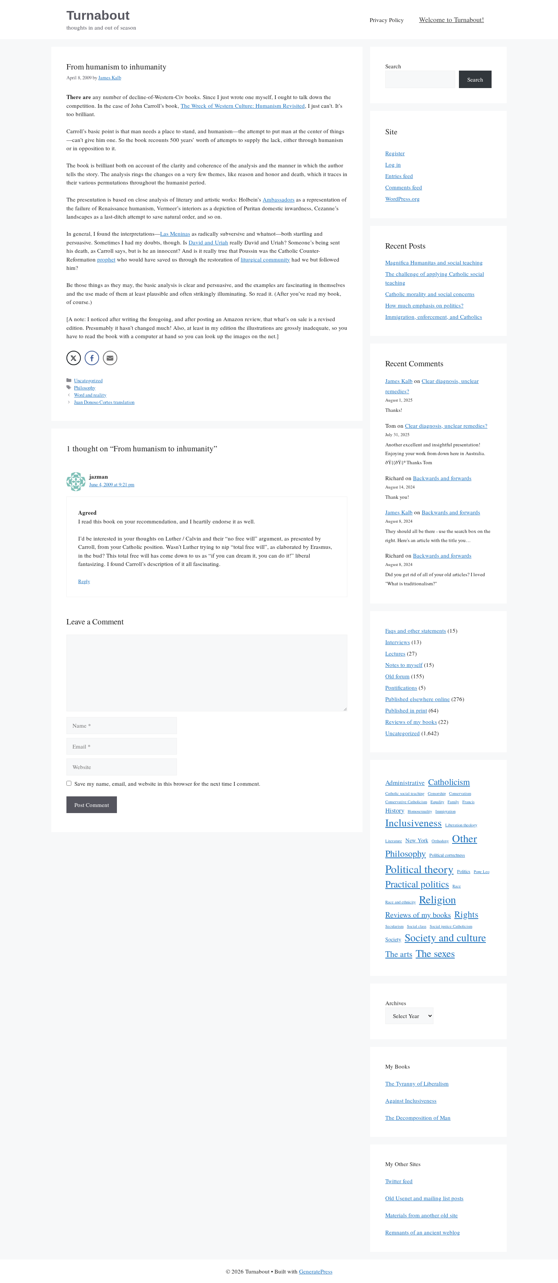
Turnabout (97, 15)
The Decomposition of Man (418, 1117)
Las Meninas (175, 233)
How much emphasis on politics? (424, 305)
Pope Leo (481, 871)
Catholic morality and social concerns (429, 294)
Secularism (394, 926)
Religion (437, 899)
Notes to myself (403, 664)
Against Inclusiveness (411, 1100)
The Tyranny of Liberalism (417, 1083)
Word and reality (90, 395)
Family (453, 801)
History (394, 810)
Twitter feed (399, 1181)
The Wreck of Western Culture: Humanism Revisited (243, 105)
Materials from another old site (421, 1215)
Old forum (397, 676)
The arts (398, 953)
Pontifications (401, 687)
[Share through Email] (110, 358)
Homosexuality (420, 811)
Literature (393, 840)
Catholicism (449, 781)
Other (464, 838)
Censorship (437, 793)
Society (393, 939)
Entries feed (399, 176)
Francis (468, 801)
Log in (393, 164)
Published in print (406, 710)
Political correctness (447, 855)
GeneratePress (316, 1271)
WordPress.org (402, 198)
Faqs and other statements (415, 630)
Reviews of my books (411, 721)
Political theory (419, 868)
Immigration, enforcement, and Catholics (433, 316)
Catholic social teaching (404, 793)
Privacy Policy (387, 20)
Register (395, 153)
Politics (463, 871)
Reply (84, 581)
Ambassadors (279, 199)
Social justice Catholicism (451, 926)
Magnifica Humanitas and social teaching (434, 262)
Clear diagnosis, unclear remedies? (446, 425)
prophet (106, 259)
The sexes (435, 953)
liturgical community (265, 259)
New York (416, 840)
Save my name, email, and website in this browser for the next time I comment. (167, 783)
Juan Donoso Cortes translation (104, 402)
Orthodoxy (440, 840)
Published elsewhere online (417, 699)
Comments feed (403, 187)
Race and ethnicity (400, 902)
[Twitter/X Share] (73, 358)
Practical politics (417, 883)
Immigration (445, 811)
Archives (395, 1003)
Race (456, 886)
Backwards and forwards (442, 478)
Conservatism (460, 793)
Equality (437, 801)
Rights (466, 914)
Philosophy (84, 388)
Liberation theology (461, 824)
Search (393, 66)
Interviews (397, 642)
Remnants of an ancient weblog (422, 1232)
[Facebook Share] (92, 358)
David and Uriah (208, 242)
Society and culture (445, 937)
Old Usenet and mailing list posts (424, 1198)
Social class (416, 926)
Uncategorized (88, 380)
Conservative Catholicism (406, 801)
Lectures (395, 653)
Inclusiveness (413, 822)
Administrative (405, 782)
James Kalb (399, 381)
